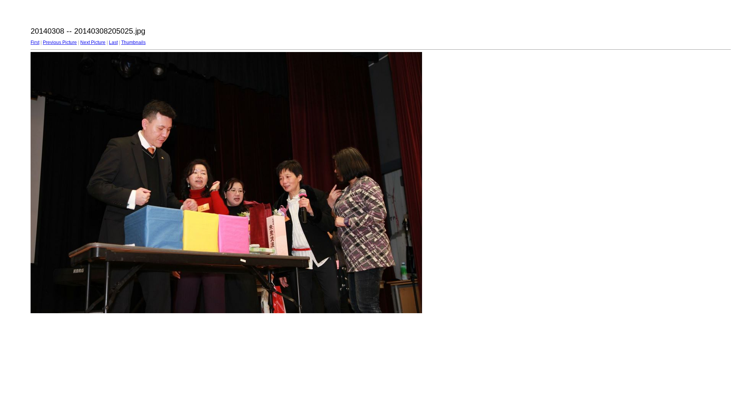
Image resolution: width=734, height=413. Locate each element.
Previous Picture (60, 42)
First (35, 42)
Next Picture (93, 42)
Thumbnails (133, 42)
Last (113, 42)
